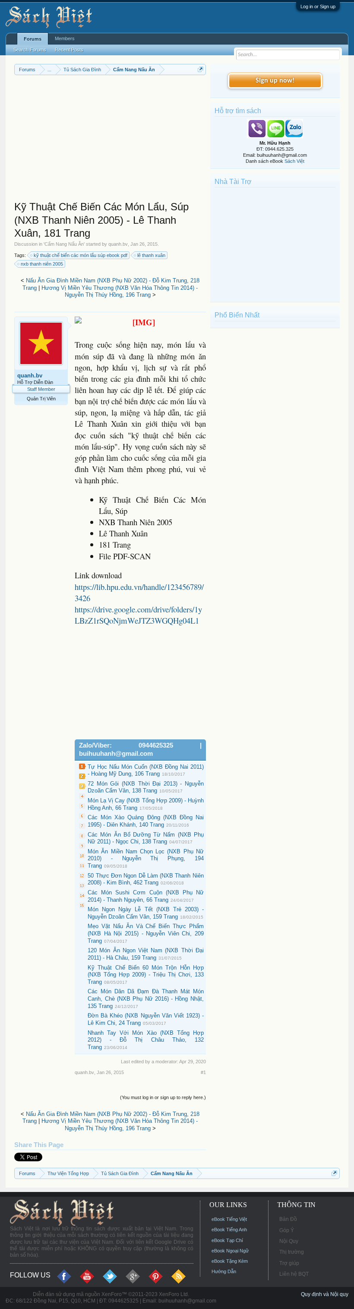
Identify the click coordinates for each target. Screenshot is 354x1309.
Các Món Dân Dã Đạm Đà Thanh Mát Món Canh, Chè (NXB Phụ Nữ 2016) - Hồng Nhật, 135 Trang (146, 998)
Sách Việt (294, 161)
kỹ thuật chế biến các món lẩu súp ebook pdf (80, 255)
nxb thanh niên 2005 (42, 263)
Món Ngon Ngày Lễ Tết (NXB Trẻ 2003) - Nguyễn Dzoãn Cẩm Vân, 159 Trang (146, 913)
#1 (203, 1072)
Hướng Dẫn (224, 1271)
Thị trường (291, 1252)
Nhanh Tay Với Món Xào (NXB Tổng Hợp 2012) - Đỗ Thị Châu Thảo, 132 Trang (146, 1040)
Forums (32, 38)
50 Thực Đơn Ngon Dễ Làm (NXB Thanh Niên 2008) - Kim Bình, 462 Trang (146, 879)
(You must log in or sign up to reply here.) (163, 1097)
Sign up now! (275, 80)
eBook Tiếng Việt (229, 1219)
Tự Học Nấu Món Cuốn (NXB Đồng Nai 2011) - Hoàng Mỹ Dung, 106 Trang (146, 770)
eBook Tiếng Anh (229, 1229)
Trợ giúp (289, 1263)
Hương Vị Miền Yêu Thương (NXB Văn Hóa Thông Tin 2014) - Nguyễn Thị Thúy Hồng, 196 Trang (119, 291)
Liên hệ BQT (294, 1274)
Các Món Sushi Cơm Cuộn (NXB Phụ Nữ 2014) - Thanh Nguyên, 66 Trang (146, 896)
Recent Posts (69, 49)
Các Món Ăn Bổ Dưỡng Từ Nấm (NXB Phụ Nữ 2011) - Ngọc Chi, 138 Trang (146, 838)
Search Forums (29, 49)
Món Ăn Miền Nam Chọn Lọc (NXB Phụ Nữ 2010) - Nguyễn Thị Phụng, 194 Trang (146, 858)
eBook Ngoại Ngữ (230, 1250)
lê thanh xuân (151, 255)
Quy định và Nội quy (324, 1294)
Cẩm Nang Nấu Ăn (64, 244)
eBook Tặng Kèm (230, 1261)
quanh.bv (118, 244)
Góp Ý (286, 1230)
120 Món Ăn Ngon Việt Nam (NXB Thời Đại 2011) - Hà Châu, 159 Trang (146, 954)
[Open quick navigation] (200, 69)
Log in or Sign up (317, 6)
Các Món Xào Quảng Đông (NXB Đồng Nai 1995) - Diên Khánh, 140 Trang (146, 821)
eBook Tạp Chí (227, 1240)
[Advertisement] (110, 139)
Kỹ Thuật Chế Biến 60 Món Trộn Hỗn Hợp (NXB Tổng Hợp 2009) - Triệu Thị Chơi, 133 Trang (146, 974)
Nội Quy (288, 1241)
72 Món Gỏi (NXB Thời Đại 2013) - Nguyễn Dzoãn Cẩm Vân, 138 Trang (146, 787)
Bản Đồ (288, 1219)
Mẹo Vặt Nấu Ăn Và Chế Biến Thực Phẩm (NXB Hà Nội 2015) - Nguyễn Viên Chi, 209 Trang (146, 933)
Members (65, 38)
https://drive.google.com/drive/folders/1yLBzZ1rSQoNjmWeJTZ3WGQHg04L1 (138, 615)
